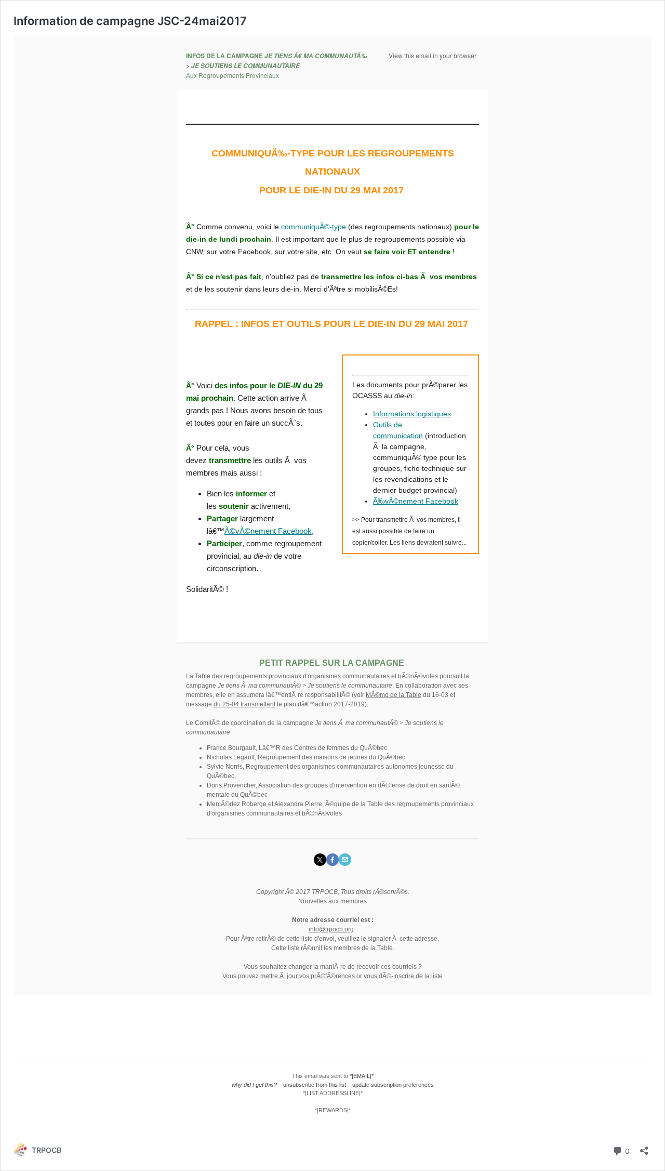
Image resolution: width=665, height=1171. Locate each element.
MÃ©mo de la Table (393, 695)
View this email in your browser (432, 55)
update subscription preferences (393, 1085)
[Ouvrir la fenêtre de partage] (644, 1147)
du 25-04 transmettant (244, 704)
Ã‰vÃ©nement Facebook (415, 501)
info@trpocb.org (331, 929)
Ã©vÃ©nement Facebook (268, 531)
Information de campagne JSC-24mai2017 (130, 21)
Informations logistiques (412, 414)
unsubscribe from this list (314, 1085)
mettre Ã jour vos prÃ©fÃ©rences (307, 976)
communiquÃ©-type (313, 226)
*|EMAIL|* (362, 1076)
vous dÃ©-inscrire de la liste (403, 976)
